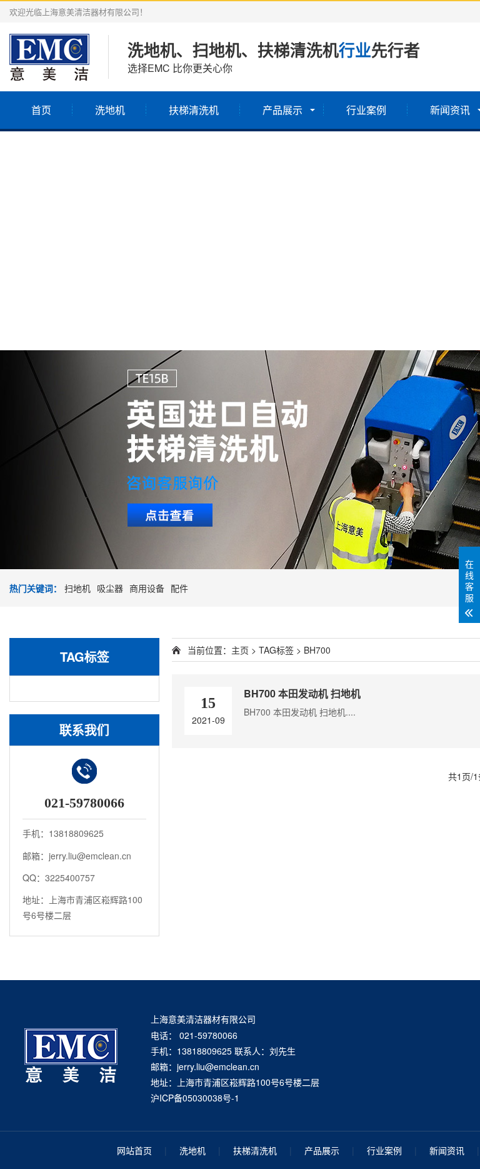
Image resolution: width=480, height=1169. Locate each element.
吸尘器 (110, 588)
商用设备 (146, 588)
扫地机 (77, 588)
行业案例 (366, 110)
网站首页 (134, 1150)
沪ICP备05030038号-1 (195, 1097)
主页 (240, 650)
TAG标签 (276, 650)
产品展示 (282, 110)
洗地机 (110, 110)
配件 (179, 588)
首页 (41, 110)
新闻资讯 (446, 1150)
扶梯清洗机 (194, 110)
